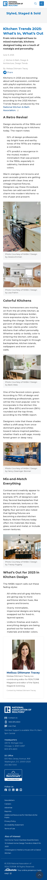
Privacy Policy (10, 821)
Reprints (8, 811)
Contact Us (12, 718)
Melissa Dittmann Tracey (17, 68)
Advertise (8, 808)
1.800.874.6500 (14, 722)
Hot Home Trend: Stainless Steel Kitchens (21, 840)
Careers (8, 804)
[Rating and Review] (13, 780)
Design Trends (21, 63)
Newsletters (9, 800)
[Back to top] (39, 875)
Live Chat (12, 726)
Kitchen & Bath (12, 60)
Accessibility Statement (14, 825)
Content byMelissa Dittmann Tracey (21, 690)
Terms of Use (10, 829)
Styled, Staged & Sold (23, 13)
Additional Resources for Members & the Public (21, 816)
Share (10, 72)
